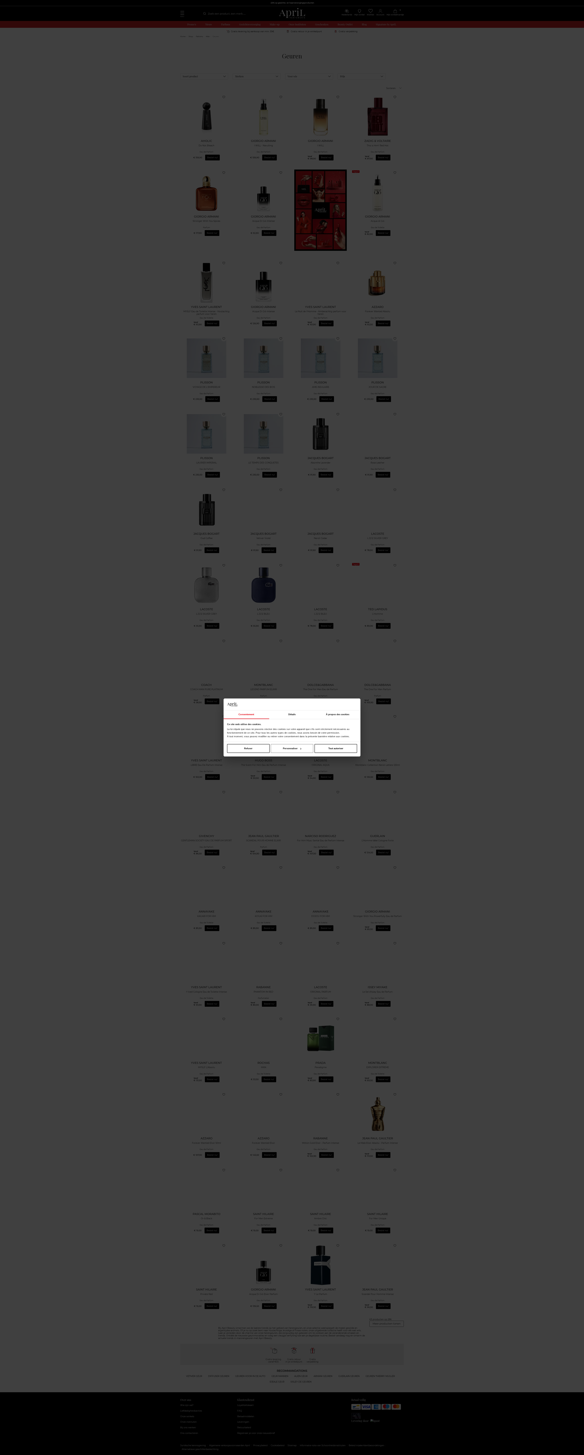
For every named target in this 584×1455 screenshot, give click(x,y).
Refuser (248, 748)
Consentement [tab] (246, 714)
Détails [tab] (292, 714)
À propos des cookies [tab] (337, 714)
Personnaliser (290, 748)
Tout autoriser (335, 748)
